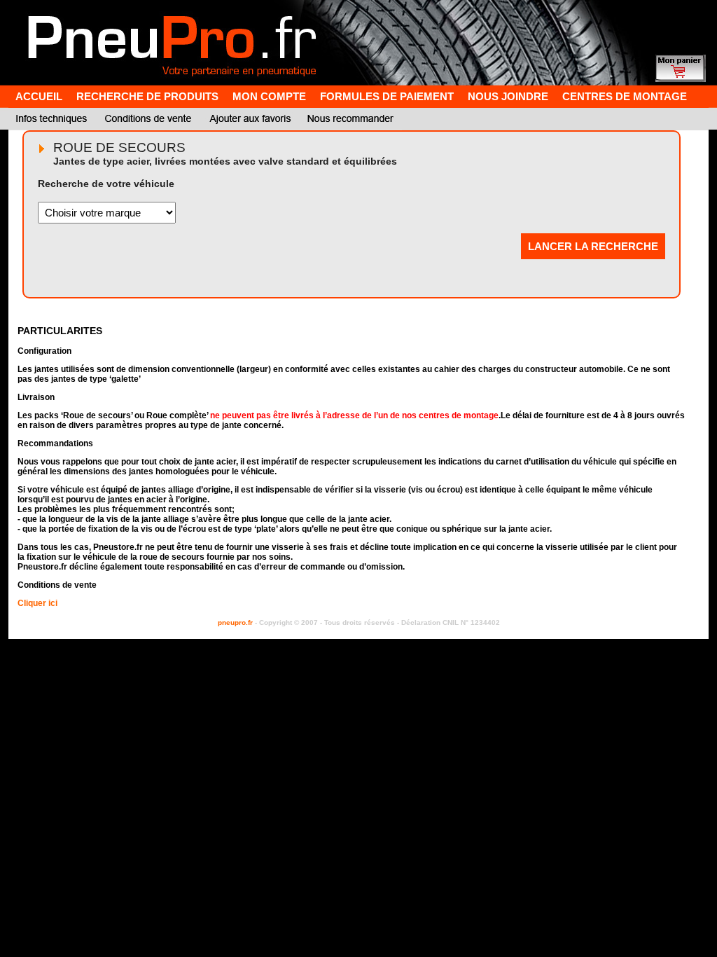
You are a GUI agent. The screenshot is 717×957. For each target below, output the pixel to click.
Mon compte (269, 96)
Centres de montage (624, 96)
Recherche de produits (147, 96)
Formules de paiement (387, 96)
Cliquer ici (37, 603)
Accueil (38, 96)
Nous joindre (508, 96)
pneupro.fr (235, 622)
